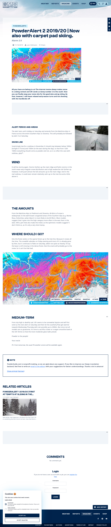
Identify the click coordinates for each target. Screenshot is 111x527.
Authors (59, 525)
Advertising (69, 525)
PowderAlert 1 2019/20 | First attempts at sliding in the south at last (19, 394)
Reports (55, 4)
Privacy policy (102, 525)
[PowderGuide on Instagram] (109, 23)
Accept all (22, 515)
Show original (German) (15, 371)
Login (55, 497)
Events (75, 4)
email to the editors (38, 366)
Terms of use (81, 525)
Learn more (8, 500)
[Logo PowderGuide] (10, 5)
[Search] (102, 3)
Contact (38, 525)
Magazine (66, 4)
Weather (45, 4)
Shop (84, 4)
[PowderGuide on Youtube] (109, 26)
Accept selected (22, 520)
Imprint (91, 525)
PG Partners (48, 525)
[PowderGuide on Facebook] (109, 19)
